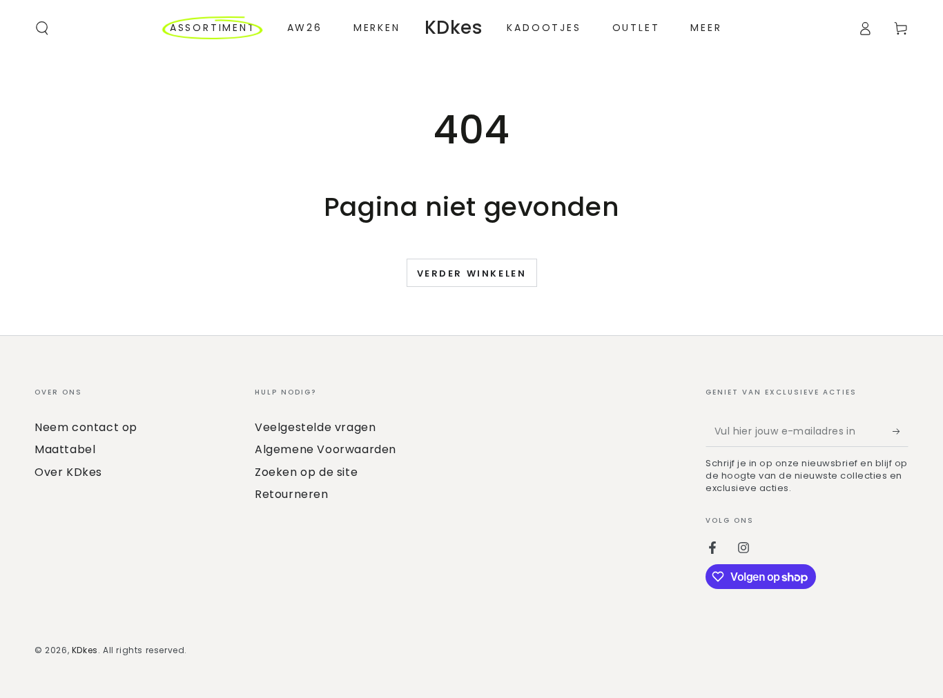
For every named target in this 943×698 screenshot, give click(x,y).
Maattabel (65, 449)
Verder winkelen (472, 273)
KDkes (85, 650)
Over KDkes (68, 472)
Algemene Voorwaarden (325, 449)
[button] (42, 28)
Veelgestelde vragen (315, 427)
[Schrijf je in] (900, 431)
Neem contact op (86, 427)
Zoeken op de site (306, 472)
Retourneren (292, 494)
